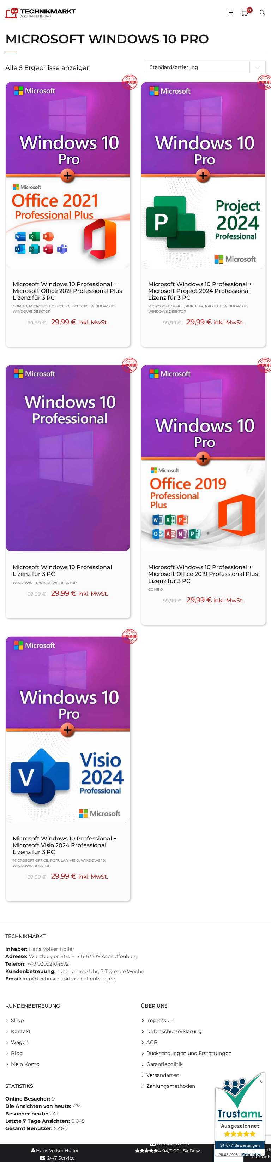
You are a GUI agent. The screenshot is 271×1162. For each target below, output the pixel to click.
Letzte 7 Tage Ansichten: (38, 1121)
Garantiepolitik (164, 1064)
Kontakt (21, 1031)
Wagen (20, 1042)
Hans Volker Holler (57, 1150)
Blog (17, 1053)
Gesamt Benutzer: (29, 1128)
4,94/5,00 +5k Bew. (179, 1151)
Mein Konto (25, 1064)
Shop (17, 1020)
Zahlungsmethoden (170, 1086)
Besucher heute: (27, 1113)
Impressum (160, 1020)
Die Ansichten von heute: (39, 1106)
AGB (152, 1042)
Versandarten (162, 1075)
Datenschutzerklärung (174, 1031)
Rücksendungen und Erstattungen (188, 1053)
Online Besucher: (28, 1099)
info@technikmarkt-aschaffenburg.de (69, 978)
